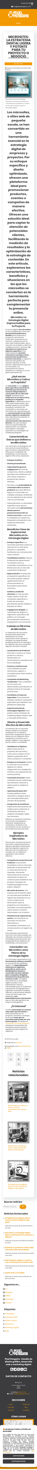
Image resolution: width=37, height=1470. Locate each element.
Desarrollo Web (11, 1317)
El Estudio (11, 1407)
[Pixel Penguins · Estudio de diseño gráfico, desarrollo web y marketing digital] (18, 14)
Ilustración (9, 1324)
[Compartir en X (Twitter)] (18, 1054)
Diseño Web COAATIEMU (15, 1273)
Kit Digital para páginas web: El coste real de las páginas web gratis (17, 1220)
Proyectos (26, 1404)
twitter (7, 1296)
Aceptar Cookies (18, 1455)
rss (6, 1289)
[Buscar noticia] (23, 1207)
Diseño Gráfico (11, 1320)
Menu (18, 23)
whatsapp (9, 1299)
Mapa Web (26, 1467)
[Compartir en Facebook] (10, 1054)
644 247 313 (26, 3)
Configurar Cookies (18, 1461)
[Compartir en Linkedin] (26, 1054)
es (32, 3)
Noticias (19, 1042)
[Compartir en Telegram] (10, 1059)
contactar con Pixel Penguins (17, 1023)
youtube (8, 1303)
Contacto (26, 1410)
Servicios (11, 1410)
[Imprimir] (18, 1064)
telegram (9, 1292)
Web (20, 1046)
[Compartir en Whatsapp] (18, 1059)
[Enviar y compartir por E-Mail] (26, 1059)
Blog (26, 1407)
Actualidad (9, 1314)
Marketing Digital (12, 1327)
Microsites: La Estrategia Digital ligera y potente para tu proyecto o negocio (19, 1235)
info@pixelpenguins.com (22, 6)
